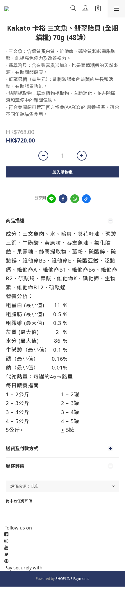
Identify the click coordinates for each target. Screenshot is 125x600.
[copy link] (86, 198)
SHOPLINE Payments (72, 578)
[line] (51, 198)
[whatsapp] (74, 198)
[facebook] (63, 198)
